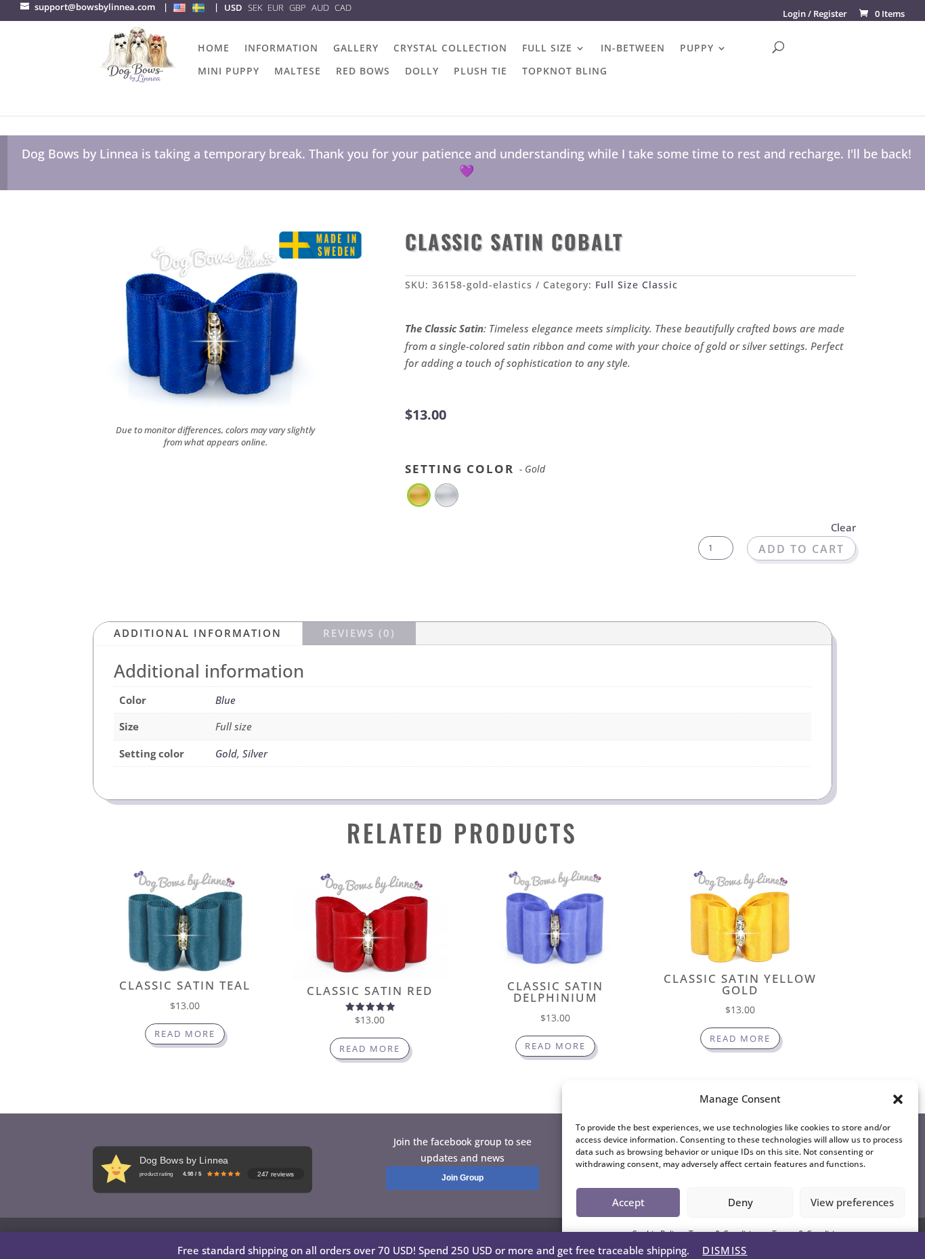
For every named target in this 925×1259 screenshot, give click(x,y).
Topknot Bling (564, 71)
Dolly (422, 71)
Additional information (198, 633)
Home (214, 48)
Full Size (547, 48)
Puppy (697, 48)
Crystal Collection (450, 48)
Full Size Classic (636, 284)
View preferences (852, 1202)
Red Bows (363, 71)
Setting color (475, 468)
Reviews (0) (359, 633)
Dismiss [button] (724, 1250)
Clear (843, 527)
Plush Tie (480, 71)
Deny (740, 1202)
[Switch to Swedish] (198, 7)
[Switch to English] (179, 7)
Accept (628, 1202)
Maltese (297, 71)
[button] (898, 1099)
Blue (225, 700)
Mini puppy (228, 71)
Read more (184, 1034)
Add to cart (801, 549)
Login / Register (815, 13)
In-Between (633, 48)
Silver (254, 753)
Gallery (356, 48)
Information (281, 48)
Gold (226, 753)
